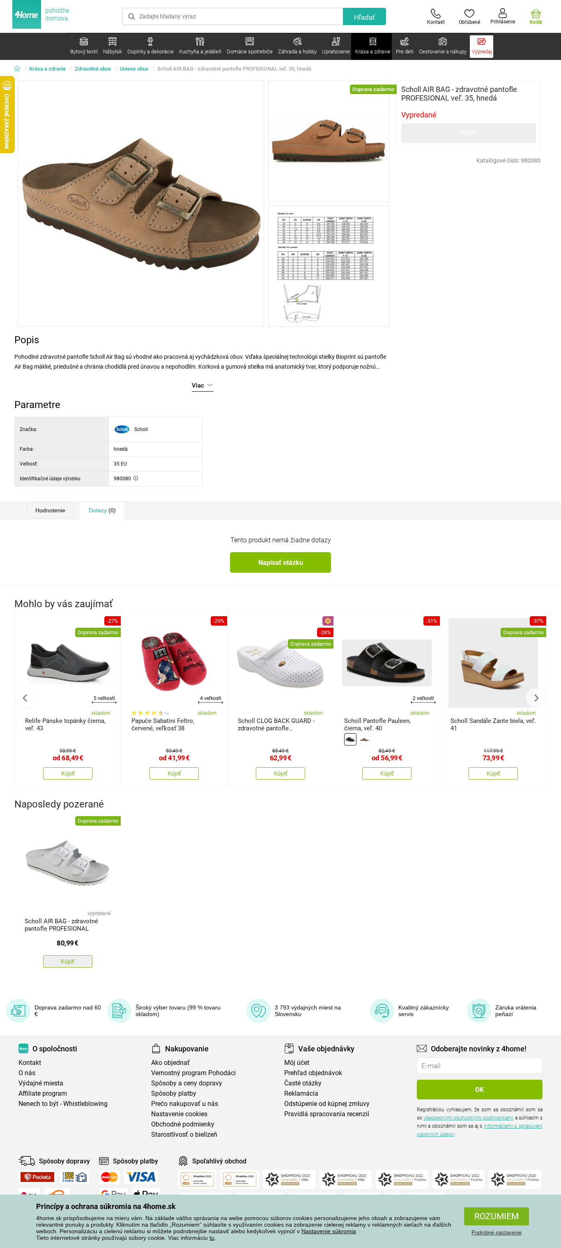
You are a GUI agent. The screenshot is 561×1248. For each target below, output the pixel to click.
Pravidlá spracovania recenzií (326, 1114)
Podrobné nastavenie (496, 1233)
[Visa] (141, 1177)
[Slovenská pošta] (74, 1177)
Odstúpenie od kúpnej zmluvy (327, 1104)
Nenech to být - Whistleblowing (63, 1104)
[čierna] (350, 739)
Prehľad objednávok (313, 1073)
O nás (26, 1073)
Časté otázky (303, 1083)
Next (536, 698)
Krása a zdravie (47, 69)
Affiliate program (42, 1093)
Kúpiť (468, 132)
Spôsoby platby (173, 1093)
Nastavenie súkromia (328, 1231)
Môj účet (296, 1063)
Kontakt (29, 1063)
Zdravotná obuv (93, 69)
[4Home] (20, 69)
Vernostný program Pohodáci (193, 1073)
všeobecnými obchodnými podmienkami (468, 1118)
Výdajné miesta (40, 1083)
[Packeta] (37, 1177)
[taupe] (364, 739)
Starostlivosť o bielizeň (184, 1134)
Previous (25, 698)
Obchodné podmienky (182, 1124)
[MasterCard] (109, 1177)
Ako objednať (170, 1063)
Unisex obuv (134, 69)
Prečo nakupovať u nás (184, 1104)
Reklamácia (301, 1093)
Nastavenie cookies (179, 1114)
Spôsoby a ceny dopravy (186, 1083)
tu (211, 1237)
